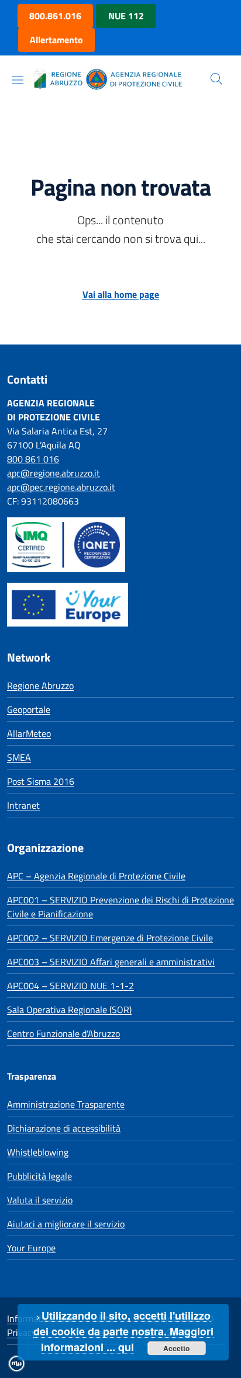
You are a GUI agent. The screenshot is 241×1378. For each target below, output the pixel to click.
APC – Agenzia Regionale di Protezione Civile (96, 876)
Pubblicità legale (39, 1176)
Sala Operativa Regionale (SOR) (69, 1010)
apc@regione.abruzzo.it (53, 473)
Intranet (23, 805)
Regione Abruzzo (40, 685)
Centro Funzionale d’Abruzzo (63, 1033)
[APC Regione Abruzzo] (108, 79)
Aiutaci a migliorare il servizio (66, 1224)
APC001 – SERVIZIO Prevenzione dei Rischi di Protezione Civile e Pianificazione (120, 907)
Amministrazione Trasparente (66, 1104)
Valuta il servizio (40, 1200)
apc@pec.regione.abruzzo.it (61, 487)
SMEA (19, 757)
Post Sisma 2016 (40, 781)
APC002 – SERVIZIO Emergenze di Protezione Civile (110, 938)
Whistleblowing (37, 1152)
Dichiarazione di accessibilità (63, 1128)
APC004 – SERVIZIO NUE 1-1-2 (70, 986)
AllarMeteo (29, 733)
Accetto (176, 1348)
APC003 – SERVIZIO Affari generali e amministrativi (111, 962)
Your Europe (31, 1248)
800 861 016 (33, 459)
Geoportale (28, 709)
